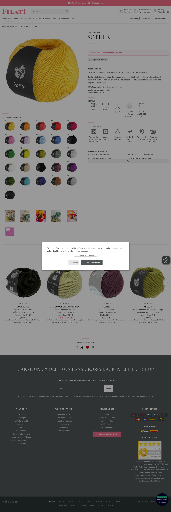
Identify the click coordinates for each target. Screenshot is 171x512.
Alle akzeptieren (92, 262)
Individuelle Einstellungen (85, 255)
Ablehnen (74, 262)
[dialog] (85, 256)
